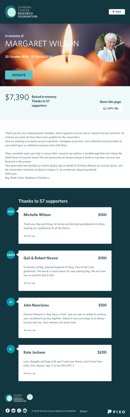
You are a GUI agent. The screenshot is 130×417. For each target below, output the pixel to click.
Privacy (83, 411)
